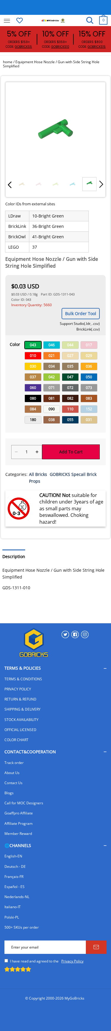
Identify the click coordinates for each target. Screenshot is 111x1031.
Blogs (9, 792)
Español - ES (14, 886)
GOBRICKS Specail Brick (73, 474)
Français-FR (13, 876)
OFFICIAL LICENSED (20, 729)
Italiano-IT (12, 906)
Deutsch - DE (15, 866)
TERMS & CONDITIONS (23, 678)
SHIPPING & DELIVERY (22, 709)
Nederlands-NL (16, 896)
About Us (12, 772)
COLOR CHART (16, 739)
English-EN (13, 856)
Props (34, 481)
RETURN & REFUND (20, 699)
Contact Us (13, 782)
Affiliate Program (18, 823)
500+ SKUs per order (21, 927)
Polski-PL (11, 917)
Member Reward (18, 833)
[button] (10, 184)
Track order (14, 762)
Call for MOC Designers (23, 803)
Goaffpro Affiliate (18, 813)
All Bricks (38, 474)
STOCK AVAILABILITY (21, 719)
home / (9, 61)
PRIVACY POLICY (17, 689)
